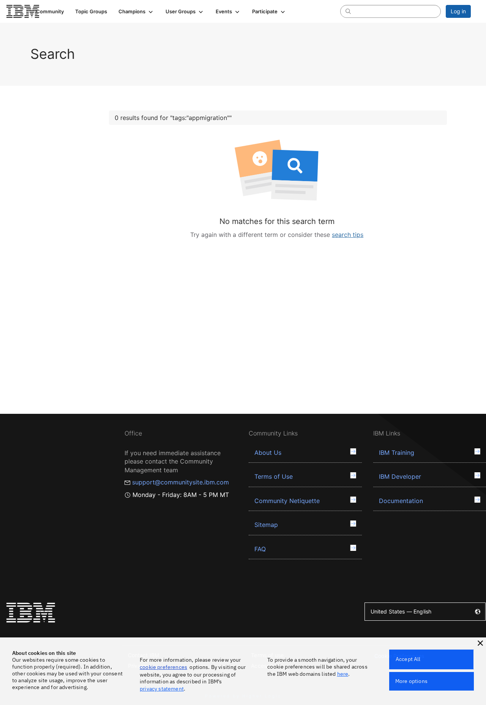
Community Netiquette (287, 501)
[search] (348, 11)
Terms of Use (273, 476)
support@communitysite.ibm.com (180, 482)
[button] (136, 11)
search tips (347, 234)
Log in (458, 11)
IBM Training (396, 452)
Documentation (401, 501)
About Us (267, 452)
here (343, 673)
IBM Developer (400, 476)
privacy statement (162, 688)
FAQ (260, 549)
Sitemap (266, 524)
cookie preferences (163, 667)
